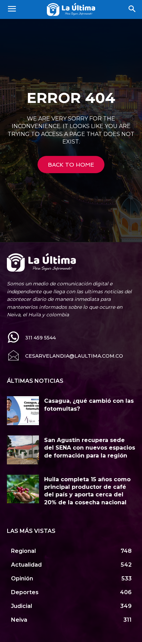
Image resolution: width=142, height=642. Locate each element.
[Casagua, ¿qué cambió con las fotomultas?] (23, 410)
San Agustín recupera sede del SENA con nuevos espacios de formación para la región (89, 448)
